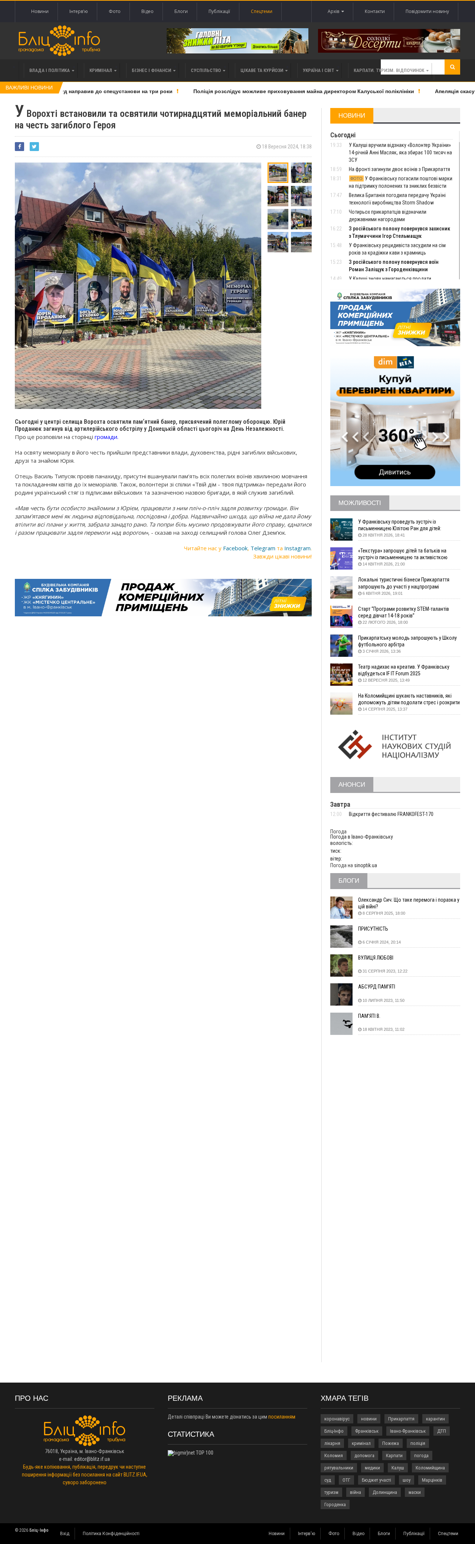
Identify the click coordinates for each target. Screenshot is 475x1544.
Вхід (64, 1533)
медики (372, 1468)
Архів (334, 11)
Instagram (297, 548)
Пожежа (390, 1443)
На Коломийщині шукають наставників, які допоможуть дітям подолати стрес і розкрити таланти (409, 699)
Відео (147, 11)
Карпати (394, 1455)
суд (327, 1480)
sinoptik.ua (365, 865)
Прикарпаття (401, 1419)
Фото (115, 11)
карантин (435, 1419)
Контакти (375, 11)
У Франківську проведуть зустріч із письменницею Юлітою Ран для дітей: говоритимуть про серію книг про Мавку (402, 525)
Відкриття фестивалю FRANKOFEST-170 (391, 814)
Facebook (235, 548)
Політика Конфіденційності (111, 1533)
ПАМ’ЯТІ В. (369, 1016)
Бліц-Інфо (334, 1431)
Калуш (398, 1468)
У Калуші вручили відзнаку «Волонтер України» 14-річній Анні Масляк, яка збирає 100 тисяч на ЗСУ (400, 152)
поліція (417, 1443)
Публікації (219, 11)
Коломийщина (430, 1468)
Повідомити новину (427, 11)
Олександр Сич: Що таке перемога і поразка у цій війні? (408, 903)
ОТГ (346, 1480)
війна (355, 1492)
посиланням (281, 1417)
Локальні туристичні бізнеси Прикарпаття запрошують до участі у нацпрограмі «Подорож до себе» (403, 583)
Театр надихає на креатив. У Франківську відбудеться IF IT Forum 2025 (403, 670)
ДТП (441, 1431)
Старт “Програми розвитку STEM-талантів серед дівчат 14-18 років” (403, 612)
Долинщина (385, 1492)
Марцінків (432, 1480)
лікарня (332, 1443)
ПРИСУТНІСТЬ (373, 929)
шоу (406, 1480)
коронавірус (337, 1419)
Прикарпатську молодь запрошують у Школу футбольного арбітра (407, 641)
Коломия (333, 1455)
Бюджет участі (376, 1480)
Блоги (181, 11)
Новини (40, 11)
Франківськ (367, 1431)
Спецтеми (261, 11)
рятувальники (338, 1468)
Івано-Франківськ (408, 1431)
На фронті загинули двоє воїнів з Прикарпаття (399, 169)
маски (415, 1492)
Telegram (262, 548)
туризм (331, 1492)
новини (369, 1419)
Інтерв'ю (78, 11)
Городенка (335, 1504)
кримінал (361, 1443)
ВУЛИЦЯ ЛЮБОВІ (375, 958)
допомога (364, 1455)
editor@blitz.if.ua (92, 1459)
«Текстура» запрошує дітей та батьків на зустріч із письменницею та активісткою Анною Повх (403, 554)
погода (421, 1455)
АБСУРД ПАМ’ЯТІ (376, 987)
